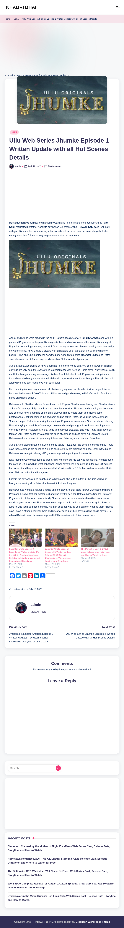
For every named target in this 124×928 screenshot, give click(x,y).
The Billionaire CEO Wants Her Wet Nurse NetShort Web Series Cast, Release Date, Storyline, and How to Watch (58, 873)
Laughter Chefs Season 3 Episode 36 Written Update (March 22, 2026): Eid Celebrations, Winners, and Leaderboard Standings (58, 555)
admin (36, 605)
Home (7, 19)
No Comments (54, 166)
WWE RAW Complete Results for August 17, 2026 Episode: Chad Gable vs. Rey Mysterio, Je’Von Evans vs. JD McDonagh (61, 885)
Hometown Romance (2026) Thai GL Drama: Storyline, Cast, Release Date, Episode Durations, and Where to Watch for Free (57, 860)
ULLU (16, 19)
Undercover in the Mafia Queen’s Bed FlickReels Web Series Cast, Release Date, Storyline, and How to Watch (62, 898)
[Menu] (117, 7)
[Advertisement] (62, 52)
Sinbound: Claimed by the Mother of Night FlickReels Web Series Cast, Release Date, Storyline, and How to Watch (59, 848)
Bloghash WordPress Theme (93, 921)
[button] (38, 611)
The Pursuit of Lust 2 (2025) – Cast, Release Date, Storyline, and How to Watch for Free (95, 552)
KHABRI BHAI (21, 7)
